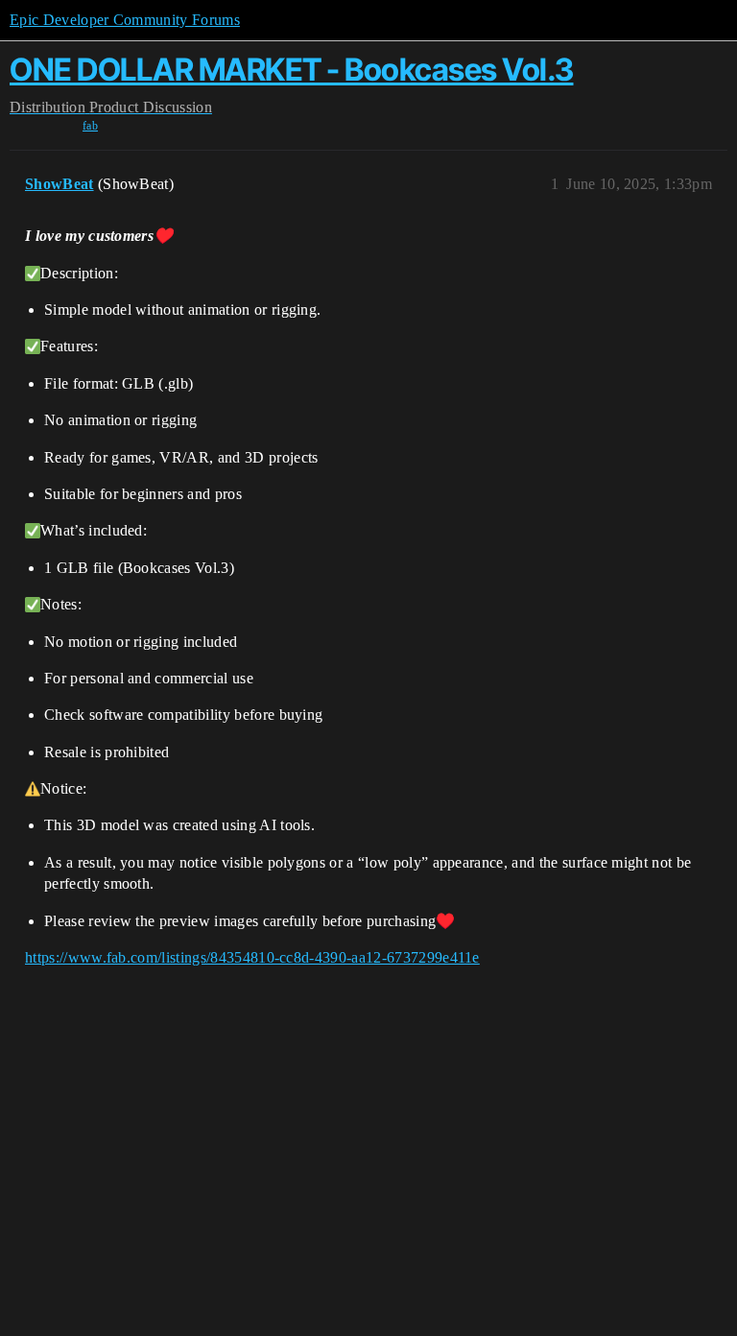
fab (90, 125)
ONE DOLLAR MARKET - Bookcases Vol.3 (292, 69)
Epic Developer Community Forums (125, 20)
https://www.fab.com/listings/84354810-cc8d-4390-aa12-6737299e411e (252, 957)
